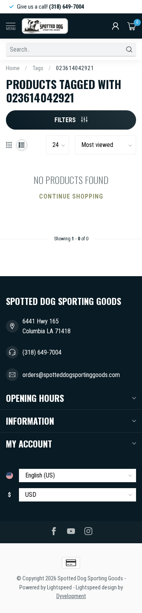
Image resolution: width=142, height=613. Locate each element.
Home (13, 68)
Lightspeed (59, 587)
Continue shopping (71, 196)
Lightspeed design (96, 587)
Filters (65, 120)
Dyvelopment (71, 596)
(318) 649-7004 (42, 352)
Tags (37, 68)
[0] (131, 26)
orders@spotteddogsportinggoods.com (71, 375)
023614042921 (75, 68)
